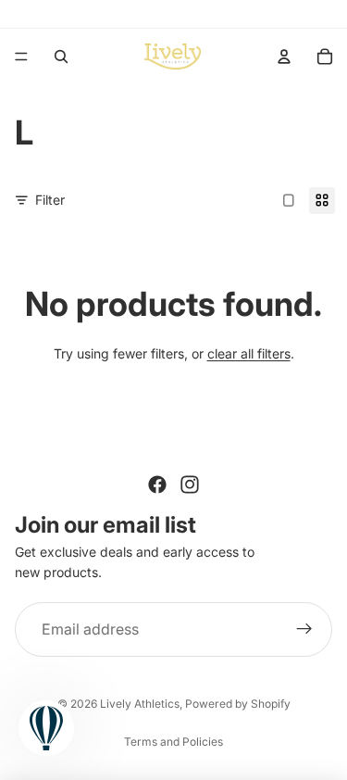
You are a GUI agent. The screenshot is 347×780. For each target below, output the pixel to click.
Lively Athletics (140, 704)
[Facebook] (157, 484)
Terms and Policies (173, 742)
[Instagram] (190, 484)
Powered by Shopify (238, 704)
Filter (50, 200)
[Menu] (21, 56)
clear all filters (249, 353)
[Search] (61, 56)
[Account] (284, 56)
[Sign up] (304, 629)
